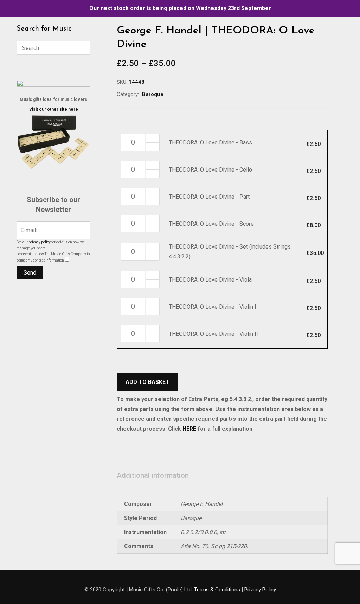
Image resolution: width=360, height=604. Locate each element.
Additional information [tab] (153, 475)
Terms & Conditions (217, 589)
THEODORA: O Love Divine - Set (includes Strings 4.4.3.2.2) (230, 251)
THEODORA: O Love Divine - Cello (210, 169)
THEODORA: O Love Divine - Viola (210, 279)
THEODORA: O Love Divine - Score (211, 223)
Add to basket (147, 382)
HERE (189, 428)
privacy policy (39, 242)
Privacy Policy (260, 589)
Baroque (152, 94)
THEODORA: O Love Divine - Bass (210, 142)
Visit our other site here (53, 109)
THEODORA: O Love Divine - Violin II (213, 333)
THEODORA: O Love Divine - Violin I (212, 306)
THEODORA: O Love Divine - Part (209, 196)
